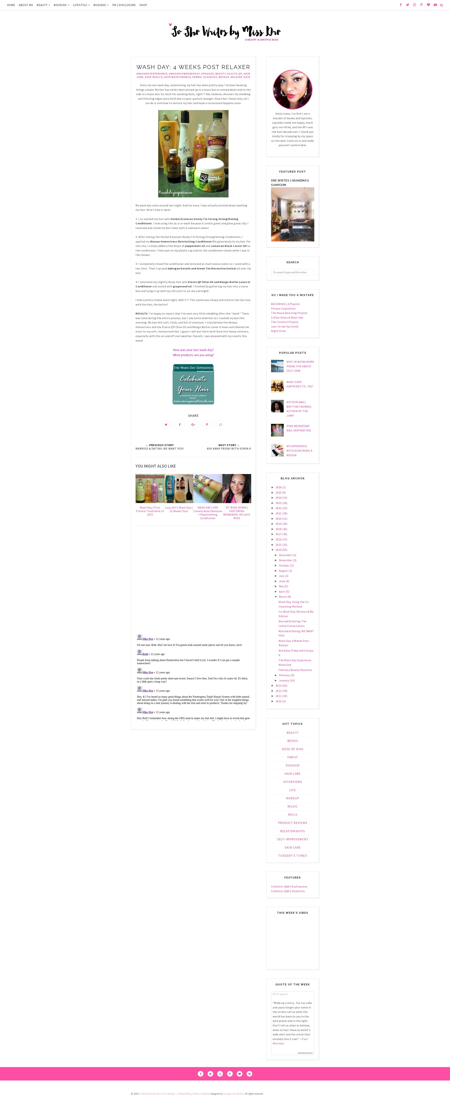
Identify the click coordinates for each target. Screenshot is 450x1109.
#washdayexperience (152, 73)
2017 (279, 534)
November (286, 560)
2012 (279, 691)
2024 (279, 497)
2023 (279, 503)
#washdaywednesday (184, 73)
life (292, 790)
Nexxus (224, 77)
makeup (292, 798)
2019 (279, 523)
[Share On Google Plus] (193, 424)
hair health (154, 77)
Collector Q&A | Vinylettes (288, 891)
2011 (279, 696)
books (292, 741)
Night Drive (278, 331)
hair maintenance (177, 77)
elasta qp (234, 73)
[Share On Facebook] (180, 424)
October (284, 565)
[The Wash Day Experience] (193, 405)
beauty (221, 73)
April (282, 591)
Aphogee (207, 73)
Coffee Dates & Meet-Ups (287, 317)
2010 (279, 701)
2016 (279, 539)
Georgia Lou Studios (233, 1093)
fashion (293, 765)
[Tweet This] (166, 424)
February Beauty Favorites (295, 670)
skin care (293, 847)
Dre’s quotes (280, 994)
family (292, 757)
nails (292, 815)
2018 (279, 529)
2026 (279, 487)
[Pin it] (207, 424)
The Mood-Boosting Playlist (289, 313)
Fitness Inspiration (283, 308)
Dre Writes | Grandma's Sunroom (290, 183)
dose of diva (292, 749)
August (284, 570)
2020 (279, 518)
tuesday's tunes (292, 856)
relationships (292, 831)
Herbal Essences (204, 77)
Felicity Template (201, 1093)
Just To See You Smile (285, 326)
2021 (279, 513)
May (282, 586)
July (282, 576)
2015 (279, 544)
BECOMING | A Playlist (285, 304)
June (282, 581)
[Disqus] (193, 581)
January (284, 680)
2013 (279, 685)
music (293, 806)
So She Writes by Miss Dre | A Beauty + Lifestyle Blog (165, 1093)
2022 (279, 508)
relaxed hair (240, 77)
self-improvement (292, 839)
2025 (279, 492)
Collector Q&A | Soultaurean (289, 886)
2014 (279, 550)
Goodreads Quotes (305, 1053)
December (286, 555)
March (283, 596)
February (285, 675)
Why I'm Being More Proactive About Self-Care (300, 366)
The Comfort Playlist (284, 322)
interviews (292, 782)
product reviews (292, 823)
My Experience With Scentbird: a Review (300, 450)
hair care (293, 774)
